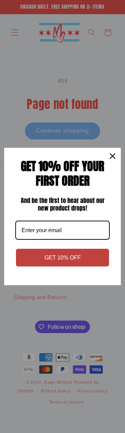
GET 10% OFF (62, 258)
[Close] (112, 156)
